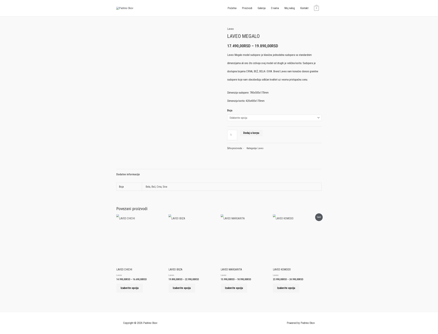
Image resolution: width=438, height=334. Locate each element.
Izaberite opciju (130, 288)
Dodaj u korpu (251, 133)
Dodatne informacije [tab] (128, 174)
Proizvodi (247, 8)
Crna (159, 186)
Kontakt (304, 8)
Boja (229, 110)
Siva (165, 186)
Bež (153, 186)
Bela (148, 186)
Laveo (230, 29)
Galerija (262, 8)
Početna (232, 8)
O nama (275, 8)
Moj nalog (289, 8)
